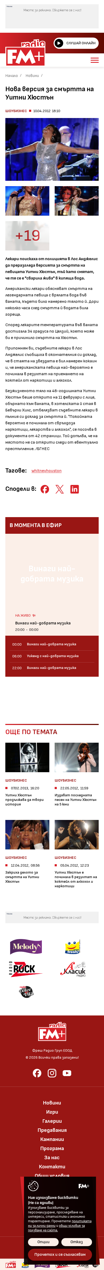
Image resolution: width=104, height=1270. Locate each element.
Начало (11, 75)
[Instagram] (52, 1073)
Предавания (52, 1130)
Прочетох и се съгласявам (60, 1254)
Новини (32, 75)
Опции (43, 1242)
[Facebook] (37, 1073)
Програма (52, 1148)
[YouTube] (67, 1073)
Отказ (76, 1242)
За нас (52, 1157)
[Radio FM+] (10, 1264)
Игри (52, 1112)
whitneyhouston (46, 470)
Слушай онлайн (80, 43)
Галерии (52, 1121)
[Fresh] (72, 946)
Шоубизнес (16, 111)
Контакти (52, 1167)
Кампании (52, 1139)
